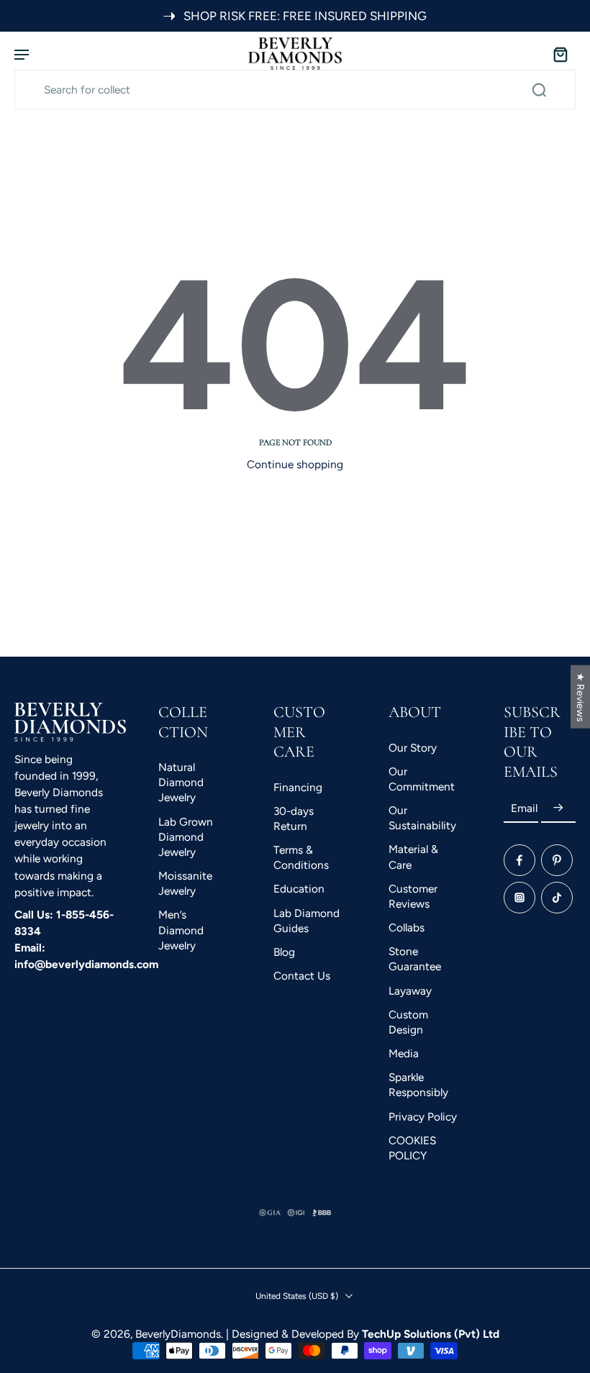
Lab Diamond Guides (306, 920)
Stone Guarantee (415, 958)
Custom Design (408, 1021)
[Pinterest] (557, 860)
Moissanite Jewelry (185, 883)
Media (404, 1053)
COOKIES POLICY (412, 1147)
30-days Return (293, 817)
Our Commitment (422, 778)
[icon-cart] (560, 54)
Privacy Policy (423, 1116)
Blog (284, 951)
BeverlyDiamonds (178, 1334)
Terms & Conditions (301, 857)
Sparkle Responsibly (418, 1084)
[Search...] (539, 90)
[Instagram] (519, 897)
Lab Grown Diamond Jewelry (185, 836)
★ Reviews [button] (580, 696)
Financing (297, 786)
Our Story (413, 747)
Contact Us (301, 975)
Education (298, 888)
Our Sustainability (422, 817)
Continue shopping (295, 464)
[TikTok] (557, 897)
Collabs (407, 927)
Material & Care (413, 856)
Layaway (410, 990)
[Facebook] (519, 860)
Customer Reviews (413, 895)
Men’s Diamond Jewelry (181, 930)
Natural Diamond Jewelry (181, 782)
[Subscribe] (558, 808)
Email (524, 807)
